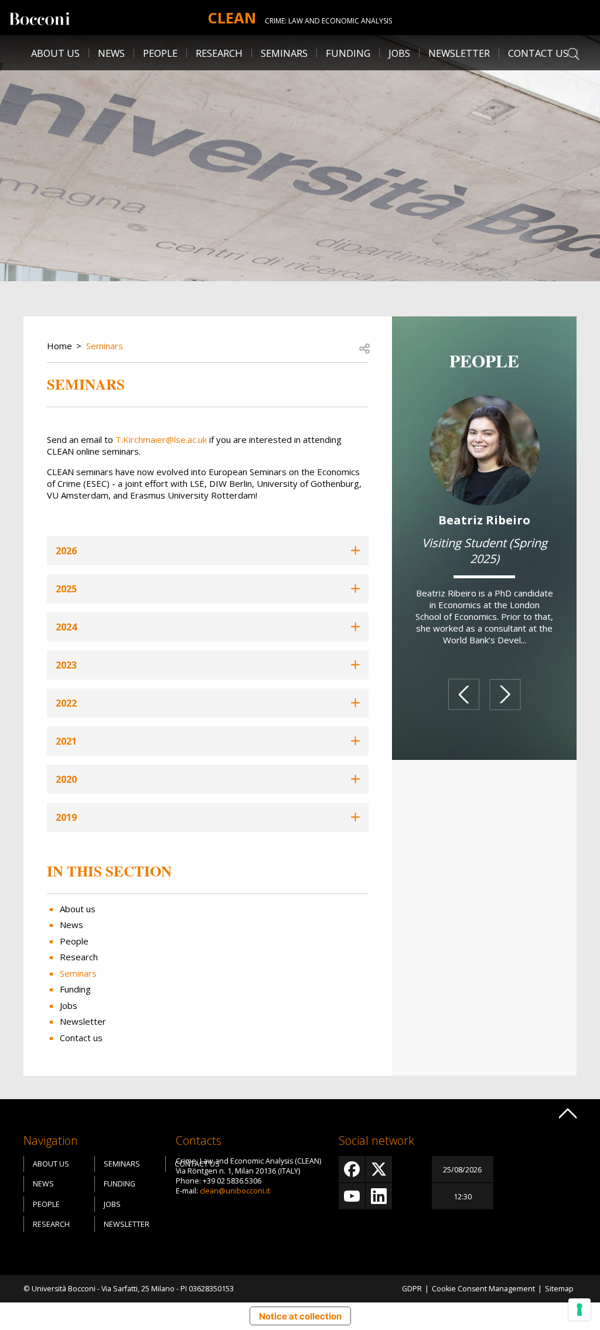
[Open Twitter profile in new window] (379, 1169)
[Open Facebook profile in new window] (352, 1169)
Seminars (284, 53)
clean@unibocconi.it (235, 1191)
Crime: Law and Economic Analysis (328, 21)
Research (79, 957)
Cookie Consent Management (483, 1289)
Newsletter (459, 53)
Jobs (68, 1005)
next (505, 695)
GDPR (412, 1289)
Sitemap (559, 1289)
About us (55, 53)
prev (463, 695)
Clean (232, 18)
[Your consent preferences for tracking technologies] (579, 1309)
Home (59, 346)
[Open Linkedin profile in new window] (379, 1196)
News (111, 53)
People (74, 941)
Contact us (538, 53)
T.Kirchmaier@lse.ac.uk (161, 439)
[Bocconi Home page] (39, 17)
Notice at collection (300, 1316)
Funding (348, 53)
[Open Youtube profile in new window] (352, 1196)
